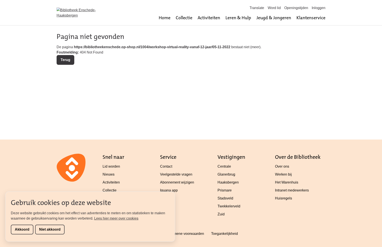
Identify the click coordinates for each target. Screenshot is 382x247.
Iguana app (169, 190)
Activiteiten (209, 17)
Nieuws (109, 174)
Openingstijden (296, 8)
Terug (65, 60)
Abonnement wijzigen (177, 182)
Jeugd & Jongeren (273, 17)
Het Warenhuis (286, 182)
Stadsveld (225, 198)
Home (164, 17)
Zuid (221, 214)
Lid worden (111, 166)
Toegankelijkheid (224, 234)
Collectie (184, 17)
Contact (166, 166)
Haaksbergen (228, 182)
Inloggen (318, 8)
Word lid (274, 8)
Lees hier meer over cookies (116, 218)
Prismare (225, 190)
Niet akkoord (50, 229)
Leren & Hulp (238, 17)
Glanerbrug (226, 174)
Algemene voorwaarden (185, 234)
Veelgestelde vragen (176, 174)
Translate (257, 8)
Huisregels (283, 198)
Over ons (282, 166)
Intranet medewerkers (292, 190)
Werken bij (283, 174)
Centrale (224, 166)
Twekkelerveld (229, 206)
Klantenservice (310, 17)
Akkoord (22, 229)
